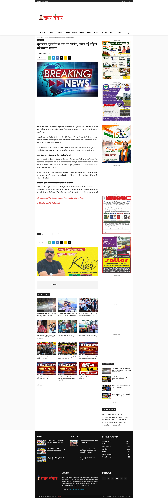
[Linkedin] (112, 478)
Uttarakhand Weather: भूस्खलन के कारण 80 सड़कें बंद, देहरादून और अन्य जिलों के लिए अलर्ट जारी (46, 315)
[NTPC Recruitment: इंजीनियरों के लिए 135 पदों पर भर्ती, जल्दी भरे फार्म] (41, 459)
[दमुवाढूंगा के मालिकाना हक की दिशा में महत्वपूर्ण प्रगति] (74, 459)
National (39, 354)
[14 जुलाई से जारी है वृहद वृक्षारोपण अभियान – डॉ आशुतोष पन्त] (74, 443)
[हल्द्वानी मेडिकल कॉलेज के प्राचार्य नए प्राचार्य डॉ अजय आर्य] (88, 368)
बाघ (47, 234)
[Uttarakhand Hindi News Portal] (47, 478)
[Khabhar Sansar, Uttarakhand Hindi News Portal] (51, 17)
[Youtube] (130, 1)
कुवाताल (43, 234)
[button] (129, 33)
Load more (116, 403)
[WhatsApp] (49, 58)
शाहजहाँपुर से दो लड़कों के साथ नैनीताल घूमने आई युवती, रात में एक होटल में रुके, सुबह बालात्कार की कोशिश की (88, 450)
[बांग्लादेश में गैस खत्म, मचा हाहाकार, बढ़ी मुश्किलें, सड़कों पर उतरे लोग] (106, 379)
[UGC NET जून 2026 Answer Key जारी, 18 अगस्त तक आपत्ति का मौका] (41, 443)
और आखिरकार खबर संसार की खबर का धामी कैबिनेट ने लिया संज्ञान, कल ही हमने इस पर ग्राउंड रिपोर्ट (67, 378)
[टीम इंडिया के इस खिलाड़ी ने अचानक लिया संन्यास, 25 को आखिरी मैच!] (106, 388)
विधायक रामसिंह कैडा (57, 234)
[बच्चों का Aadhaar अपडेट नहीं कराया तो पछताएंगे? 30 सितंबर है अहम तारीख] (106, 396)
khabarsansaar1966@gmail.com (78, 489)
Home (38, 37)
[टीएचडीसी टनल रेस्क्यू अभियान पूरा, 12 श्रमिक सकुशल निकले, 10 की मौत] (67, 348)
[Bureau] (44, 284)
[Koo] (65, 58)
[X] (125, 1)
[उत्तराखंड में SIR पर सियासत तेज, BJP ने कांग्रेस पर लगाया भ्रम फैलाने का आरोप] (67, 326)
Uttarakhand (44, 37)
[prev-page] (38, 384)
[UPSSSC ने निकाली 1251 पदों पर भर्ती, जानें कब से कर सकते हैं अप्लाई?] (41, 451)
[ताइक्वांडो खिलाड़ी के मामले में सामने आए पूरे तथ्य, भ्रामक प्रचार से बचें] (46, 368)
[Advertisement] (98, 17)
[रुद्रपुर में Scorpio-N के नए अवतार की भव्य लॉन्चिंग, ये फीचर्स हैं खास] (46, 348)
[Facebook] (120, 1)
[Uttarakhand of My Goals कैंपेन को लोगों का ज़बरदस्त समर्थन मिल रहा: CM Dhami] (67, 305)
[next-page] (41, 384)
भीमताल (50, 234)
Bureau (40, 53)
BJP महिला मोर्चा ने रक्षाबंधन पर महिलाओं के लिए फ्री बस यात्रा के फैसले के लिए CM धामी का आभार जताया (46, 337)
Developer (58, 496)
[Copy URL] (69, 58)
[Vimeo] (127, 1)
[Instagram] (122, 1)
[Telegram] (53, 58)
